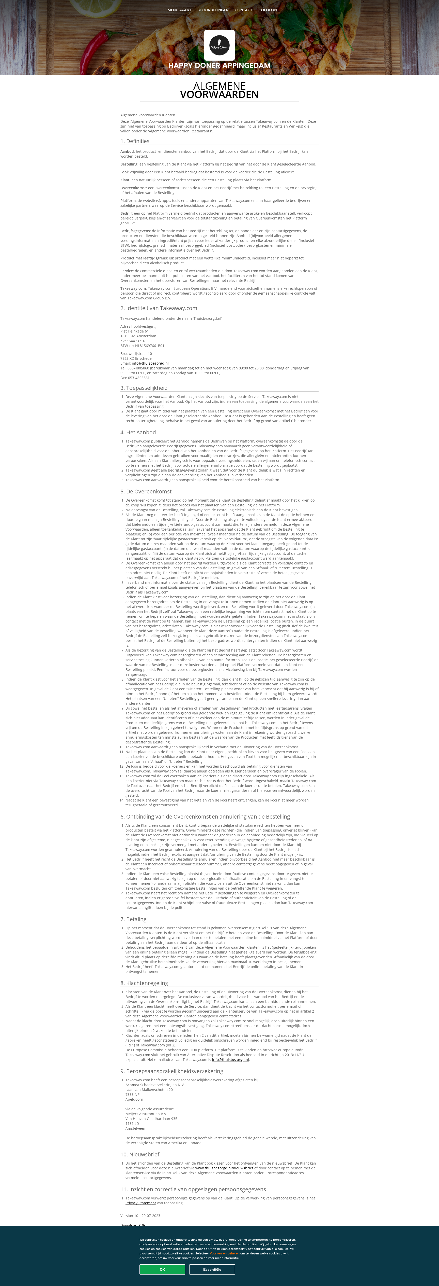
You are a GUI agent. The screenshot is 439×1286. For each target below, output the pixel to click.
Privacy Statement (141, 1202)
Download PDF (132, 1225)
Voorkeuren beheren (225, 1253)
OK (162, 1269)
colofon (267, 9)
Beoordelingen (213, 9)
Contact (243, 9)
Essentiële (212, 1269)
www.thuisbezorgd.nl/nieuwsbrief (224, 1168)
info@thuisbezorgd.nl (150, 363)
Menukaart (179, 9)
